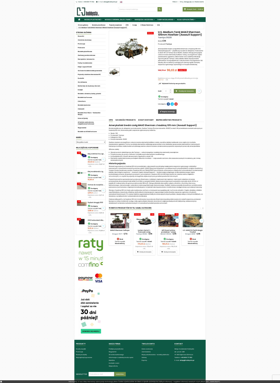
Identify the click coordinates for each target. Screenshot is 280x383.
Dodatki (81, 78)
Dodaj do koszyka (184, 91)
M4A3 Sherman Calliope (120, 230)
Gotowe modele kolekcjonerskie (90, 71)
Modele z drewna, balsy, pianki (118, 19)
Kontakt (178, 344)
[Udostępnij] (168, 104)
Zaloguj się (187, 2)
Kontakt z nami (114, 363)
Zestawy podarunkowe (86, 55)
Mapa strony (113, 366)
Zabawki (81, 109)
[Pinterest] (176, 104)
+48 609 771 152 (88, 2)
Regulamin (112, 352)
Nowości (81, 36)
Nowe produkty (81, 355)
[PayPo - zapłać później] (91, 311)
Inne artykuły (83, 118)
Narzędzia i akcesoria (144, 19)
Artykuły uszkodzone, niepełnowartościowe (86, 123)
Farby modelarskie (165, 19)
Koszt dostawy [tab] (146, 120)
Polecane (81, 48)
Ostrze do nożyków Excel (96, 185)
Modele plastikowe (92, 19)
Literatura (82, 101)
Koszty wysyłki (81, 349)
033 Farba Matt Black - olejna (96, 220)
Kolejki (80, 90)
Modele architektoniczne (87, 132)
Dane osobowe (147, 349)
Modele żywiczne (84, 105)
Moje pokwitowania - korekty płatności (155, 355)
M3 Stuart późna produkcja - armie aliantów (168, 232)
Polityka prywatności (116, 349)
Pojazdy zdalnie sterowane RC (89, 74)
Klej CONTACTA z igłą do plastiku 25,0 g (96, 154)
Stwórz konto (199, 2)
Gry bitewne (82, 82)
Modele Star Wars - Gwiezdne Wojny (89, 114)
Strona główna (83, 32)
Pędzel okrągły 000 (95, 202)
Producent (161, 44)
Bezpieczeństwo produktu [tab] (169, 120)
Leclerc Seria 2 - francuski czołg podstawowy (144, 232)
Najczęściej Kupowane (87, 147)
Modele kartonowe (85, 97)
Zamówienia (146, 352)
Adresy (144, 357)
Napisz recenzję (168, 111)
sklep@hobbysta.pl (110, 2)
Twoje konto (148, 344)
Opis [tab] (111, 120)
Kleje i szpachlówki (185, 19)
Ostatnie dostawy (84, 40)
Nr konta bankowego (116, 355)
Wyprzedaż (82, 128)
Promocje (81, 44)
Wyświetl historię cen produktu (172, 83)
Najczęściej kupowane (84, 357)
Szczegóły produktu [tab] (125, 120)
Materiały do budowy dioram (89, 86)
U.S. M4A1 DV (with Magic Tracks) (193, 231)
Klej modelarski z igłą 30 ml (96, 171)
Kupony (144, 360)
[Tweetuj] (172, 104)
